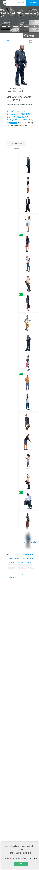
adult (15, 554)
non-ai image (20, 574)
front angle (21, 570)
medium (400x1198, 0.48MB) (19, 114)
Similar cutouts (16, 144)
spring (29, 562)
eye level (11, 570)
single (31, 570)
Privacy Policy (32, 858)
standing (12, 577)
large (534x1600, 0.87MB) (18, 117)
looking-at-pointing (27, 554)
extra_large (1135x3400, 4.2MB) (20, 120)
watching (12, 566)
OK (21, 864)
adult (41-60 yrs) (28, 558)
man (10, 574)
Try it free (32, 3)
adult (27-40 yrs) (14, 558)
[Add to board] (30, 41)
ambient (11, 562)
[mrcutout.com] (3, 3)
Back (8, 40)
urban (20, 566)
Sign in (21, 3)
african (29, 566)
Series (16, 149)
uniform (20, 562)
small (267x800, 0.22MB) (18, 111)
